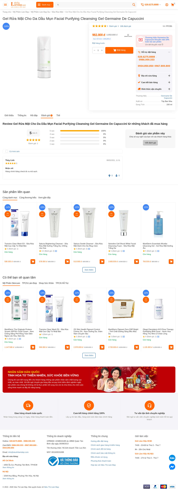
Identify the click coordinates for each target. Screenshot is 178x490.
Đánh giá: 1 (114, 26)
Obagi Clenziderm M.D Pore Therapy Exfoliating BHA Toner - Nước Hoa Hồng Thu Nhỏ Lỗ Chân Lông (158, 331)
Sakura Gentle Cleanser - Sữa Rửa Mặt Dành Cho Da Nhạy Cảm (88, 245)
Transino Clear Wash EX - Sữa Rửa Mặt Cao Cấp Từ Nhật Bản (19, 245)
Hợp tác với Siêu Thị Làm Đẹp (103, 465)
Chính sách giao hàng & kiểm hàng (105, 445)
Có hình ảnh (14, 151)
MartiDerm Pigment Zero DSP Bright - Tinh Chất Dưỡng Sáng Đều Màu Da (123, 331)
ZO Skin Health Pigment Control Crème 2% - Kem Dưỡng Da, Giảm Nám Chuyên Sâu (88, 331)
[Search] (134, 5)
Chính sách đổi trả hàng (101, 449)
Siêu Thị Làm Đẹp (51, 487)
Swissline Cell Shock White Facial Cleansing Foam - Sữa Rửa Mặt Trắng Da (122, 246)
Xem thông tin (8, 467)
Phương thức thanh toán (101, 461)
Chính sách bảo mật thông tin (103, 453)
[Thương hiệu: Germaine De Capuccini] (128, 35)
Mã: (164, 26)
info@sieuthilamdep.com (18, 452)
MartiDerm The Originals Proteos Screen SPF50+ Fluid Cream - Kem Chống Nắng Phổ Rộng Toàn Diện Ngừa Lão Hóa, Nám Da (19, 332)
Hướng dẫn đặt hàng (99, 441)
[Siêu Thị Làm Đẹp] (18, 5)
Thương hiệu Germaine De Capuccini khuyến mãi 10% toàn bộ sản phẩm (157, 39)
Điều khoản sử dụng (99, 457)
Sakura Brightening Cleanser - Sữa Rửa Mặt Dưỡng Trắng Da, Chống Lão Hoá (53, 246)
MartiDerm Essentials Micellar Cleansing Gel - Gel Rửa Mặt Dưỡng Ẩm (158, 246)
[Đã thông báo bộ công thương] (63, 461)
